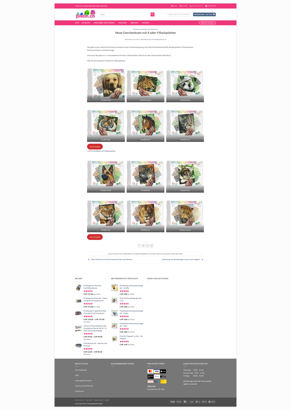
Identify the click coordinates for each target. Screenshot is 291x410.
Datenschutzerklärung (84, 386)
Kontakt (89, 400)
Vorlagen (122, 23)
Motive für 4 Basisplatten (115, 61)
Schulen (145, 23)
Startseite (154, 29)
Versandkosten (81, 370)
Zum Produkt (95, 147)
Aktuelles (86, 23)
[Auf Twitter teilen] (143, 246)
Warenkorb (98, 400)
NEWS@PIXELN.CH (160, 39)
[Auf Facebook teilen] (139, 246)
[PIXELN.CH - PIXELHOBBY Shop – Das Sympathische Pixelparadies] (85, 14)
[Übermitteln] (152, 14)
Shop (77, 23)
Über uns (134, 23)
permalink (179, 254)
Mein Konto (79, 400)
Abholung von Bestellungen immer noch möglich (181, 259)
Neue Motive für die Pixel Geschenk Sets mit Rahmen (111, 259)
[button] (179, 14)
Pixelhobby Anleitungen (104, 23)
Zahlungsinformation (83, 380)
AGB (77, 375)
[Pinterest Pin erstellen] (152, 246)
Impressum (79, 391)
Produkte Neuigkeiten (141, 29)
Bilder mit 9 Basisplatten (105, 151)
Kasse (107, 400)
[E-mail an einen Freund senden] (147, 246)
